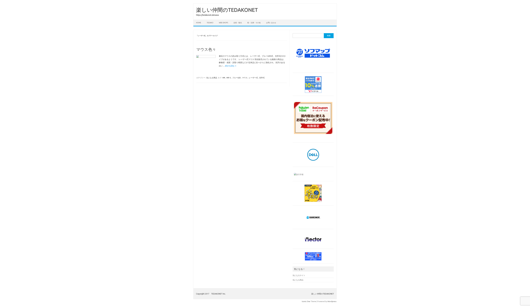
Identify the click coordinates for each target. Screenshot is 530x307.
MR (223, 78)
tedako (210, 23)
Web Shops (223, 23)
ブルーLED (236, 78)
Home (198, 23)
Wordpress (332, 301)
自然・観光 (238, 23)
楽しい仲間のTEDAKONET (227, 10)
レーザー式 (253, 78)
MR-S (228, 78)
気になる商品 (211, 78)
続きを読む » (230, 66)
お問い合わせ (271, 23)
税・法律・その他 (254, 23)
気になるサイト (299, 275)
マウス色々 (206, 49)
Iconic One (306, 301)
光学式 (262, 78)
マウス (244, 78)
